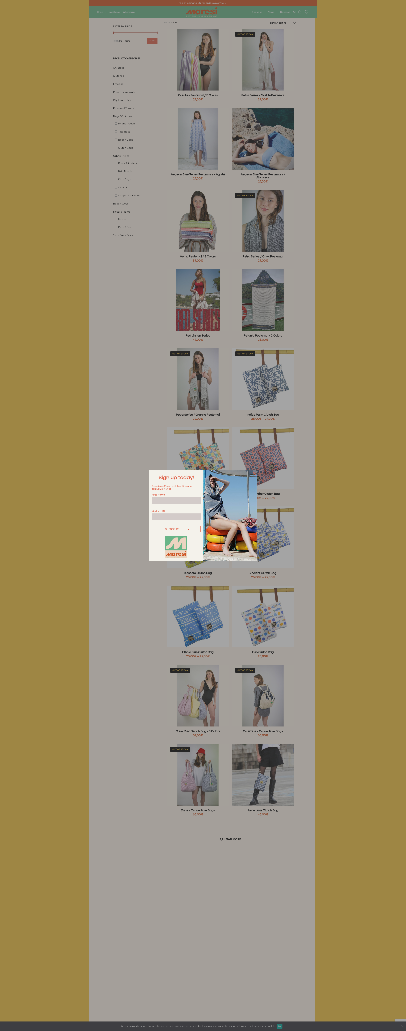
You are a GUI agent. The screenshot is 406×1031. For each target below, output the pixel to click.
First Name (158, 494)
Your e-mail (158, 510)
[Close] (253, 473)
